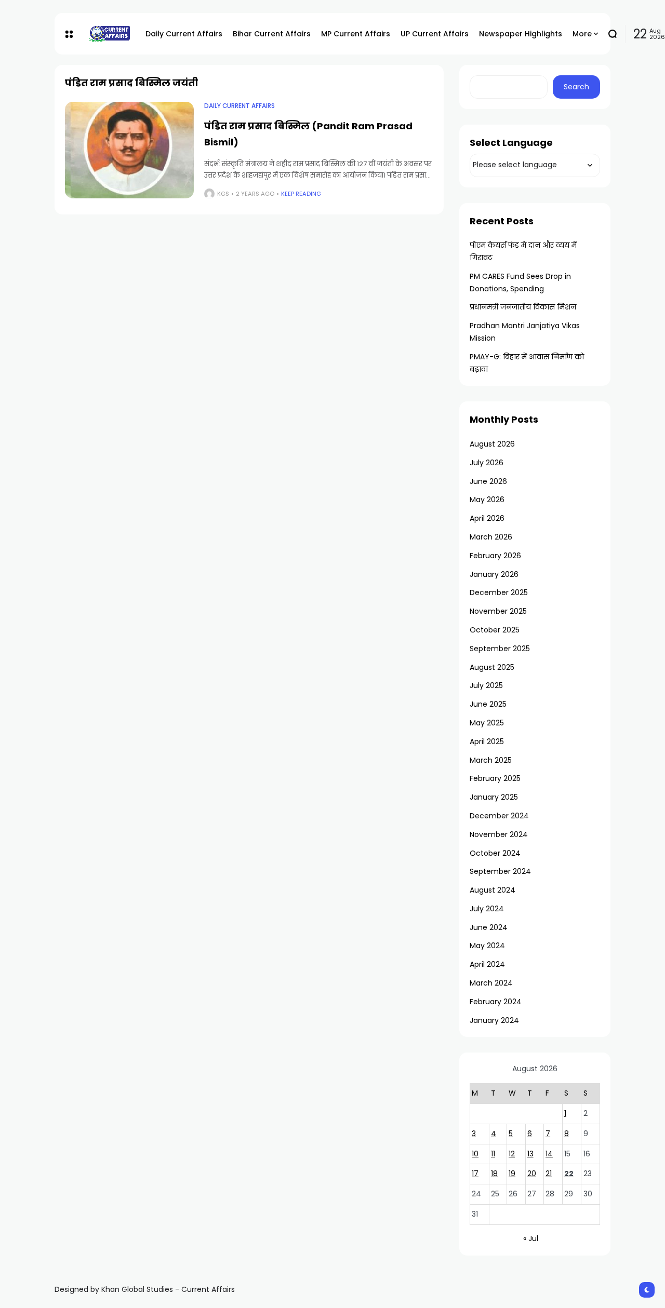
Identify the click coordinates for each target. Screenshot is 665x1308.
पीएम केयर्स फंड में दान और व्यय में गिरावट (523, 251)
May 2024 (487, 945)
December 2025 (499, 592)
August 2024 (492, 890)
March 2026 (491, 537)
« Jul (530, 1238)
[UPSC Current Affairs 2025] (109, 33)
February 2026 (495, 555)
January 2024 (494, 1020)
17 (475, 1173)
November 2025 (498, 611)
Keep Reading (301, 194)
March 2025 (491, 760)
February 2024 (496, 1001)
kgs (223, 194)
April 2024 (487, 964)
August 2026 (492, 444)
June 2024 (489, 927)
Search (576, 87)
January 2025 (494, 797)
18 (494, 1173)
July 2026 (486, 462)
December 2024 (499, 816)
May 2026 (487, 499)
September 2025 (500, 648)
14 (549, 1154)
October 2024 (495, 853)
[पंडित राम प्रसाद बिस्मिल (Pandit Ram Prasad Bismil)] (129, 150)
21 (549, 1173)
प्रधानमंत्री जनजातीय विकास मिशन (523, 307)
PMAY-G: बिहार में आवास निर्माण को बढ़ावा (527, 363)
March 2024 (491, 983)
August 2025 (492, 667)
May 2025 (487, 723)
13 (530, 1154)
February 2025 (495, 778)
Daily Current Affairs (239, 106)
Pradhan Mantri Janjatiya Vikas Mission (525, 331)
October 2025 (495, 630)
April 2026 (487, 518)
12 (512, 1154)
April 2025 (487, 741)
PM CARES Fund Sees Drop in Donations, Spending (520, 282)
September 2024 (500, 871)
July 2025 (486, 685)
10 (475, 1154)
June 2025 (488, 704)
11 (493, 1154)
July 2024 (487, 909)
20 (531, 1173)
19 (512, 1173)
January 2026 (494, 574)
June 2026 (488, 481)
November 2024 (499, 834)
